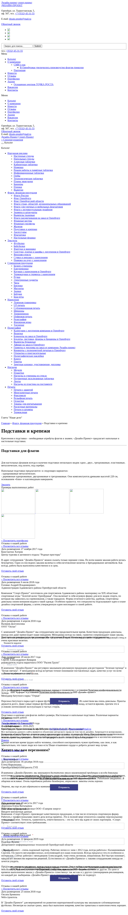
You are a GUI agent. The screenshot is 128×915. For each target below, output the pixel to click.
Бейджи (18, 294)
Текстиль (12, 240)
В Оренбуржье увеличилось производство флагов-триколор (52, 67)
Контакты (12, 90)
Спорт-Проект (26, 137)
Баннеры (18, 184)
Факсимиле (20, 395)
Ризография (20, 319)
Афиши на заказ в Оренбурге (29, 344)
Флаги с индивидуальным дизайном (33, 209)
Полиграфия (14, 327)
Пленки (18, 187)
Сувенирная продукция (20, 263)
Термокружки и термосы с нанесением (34, 274)
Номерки (18, 167)
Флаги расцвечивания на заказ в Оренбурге (37, 218)
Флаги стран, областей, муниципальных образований (42, 204)
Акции (11, 81)
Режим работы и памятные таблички (33, 170)
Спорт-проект (25, 723)
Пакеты (18, 361)
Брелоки (18, 285)
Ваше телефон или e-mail (17, 673)
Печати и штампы (23, 409)
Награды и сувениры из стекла (30, 375)
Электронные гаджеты (26, 280)
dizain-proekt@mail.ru (20, 19)
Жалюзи (18, 226)
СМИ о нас (20, 64)
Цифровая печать (23, 316)
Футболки (19, 243)
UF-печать (19, 305)
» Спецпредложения (12, 139)
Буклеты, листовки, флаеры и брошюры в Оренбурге (42, 339)
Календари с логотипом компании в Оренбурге (39, 330)
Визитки (18, 333)
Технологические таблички (28, 178)
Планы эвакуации (23, 181)
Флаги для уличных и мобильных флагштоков (38, 206)
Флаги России (21, 195)
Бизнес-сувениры (23, 266)
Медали (18, 370)
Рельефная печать (23, 398)
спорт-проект (25, 2)
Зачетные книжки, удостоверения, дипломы (37, 364)
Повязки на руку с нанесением (30, 260)
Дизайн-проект (9, 2)
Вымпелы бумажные (25, 342)
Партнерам (19, 70)
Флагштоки (20, 235)
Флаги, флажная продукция (22, 192)
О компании (14, 62)
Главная (5, 423)
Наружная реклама (17, 153)
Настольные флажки (25, 237)
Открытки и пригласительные (30, 353)
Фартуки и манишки (25, 249)
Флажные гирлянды (24, 223)
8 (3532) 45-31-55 (59, 729)
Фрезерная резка (22, 322)
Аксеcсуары (20, 232)
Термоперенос (21, 313)
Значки (17, 291)
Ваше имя (9, 658)
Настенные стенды (24, 156)
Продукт (8, 850)
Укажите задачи (12, 643)
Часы (16, 282)
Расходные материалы (25, 406)
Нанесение (13, 299)
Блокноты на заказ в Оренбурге (30, 336)
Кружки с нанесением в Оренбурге (32, 271)
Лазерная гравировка (25, 302)
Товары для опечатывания (28, 404)
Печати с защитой (23, 389)
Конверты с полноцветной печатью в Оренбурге (40, 350)
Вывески (18, 190)
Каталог (11, 59)
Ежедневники (21, 268)
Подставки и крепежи (25, 229)
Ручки (17, 277)
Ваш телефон (11, 759)
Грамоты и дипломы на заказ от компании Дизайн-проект (44, 347)
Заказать (5, 484)
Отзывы (11, 76)
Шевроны (19, 311)
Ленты (17, 381)
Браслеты (19, 297)
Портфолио (13, 78)
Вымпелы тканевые (24, 215)
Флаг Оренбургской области (29, 201)
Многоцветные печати (26, 392)
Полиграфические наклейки (29, 356)
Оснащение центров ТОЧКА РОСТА (34, 84)
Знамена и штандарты (25, 212)
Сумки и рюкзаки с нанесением (31, 257)
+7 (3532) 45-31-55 (24, 13)
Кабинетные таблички (26, 164)
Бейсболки (19, 246)
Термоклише (20, 412)
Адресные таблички (24, 161)
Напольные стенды (24, 159)
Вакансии (12, 87)
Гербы (17, 175)
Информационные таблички (29, 173)
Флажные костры (23, 220)
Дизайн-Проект (9, 137)
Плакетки (19, 373)
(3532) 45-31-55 (15, 51)
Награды (12, 367)
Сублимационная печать (27, 308)
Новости (12, 73)
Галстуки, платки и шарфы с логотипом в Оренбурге (42, 251)
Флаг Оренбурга (22, 198)
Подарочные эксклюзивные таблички (34, 378)
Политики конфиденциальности (104, 690)
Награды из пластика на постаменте (33, 384)
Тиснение (19, 325)
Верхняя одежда (22, 254)
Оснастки (19, 401)
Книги (17, 358)
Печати (11, 387)
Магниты (19, 288)
